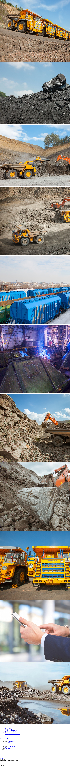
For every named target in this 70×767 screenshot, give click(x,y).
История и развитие (8, 726)
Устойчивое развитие (6, 732)
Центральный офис (3, 738)
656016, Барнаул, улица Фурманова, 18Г (8, 747)
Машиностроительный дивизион (10, 731)
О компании (4, 725)
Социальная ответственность (10, 733)
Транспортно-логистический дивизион (11, 730)
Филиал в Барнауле (10, 738)
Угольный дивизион (8, 729)
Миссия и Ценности (8, 727)
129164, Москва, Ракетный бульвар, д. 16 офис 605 (8, 742)
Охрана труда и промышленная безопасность (12, 734)
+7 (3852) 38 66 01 (8, 748)
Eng (2, 758)
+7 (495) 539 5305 (8, 743)
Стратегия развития (8, 728)
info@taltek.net (6, 750)
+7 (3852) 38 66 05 (7, 749)
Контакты (4, 736)
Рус (1, 758)
